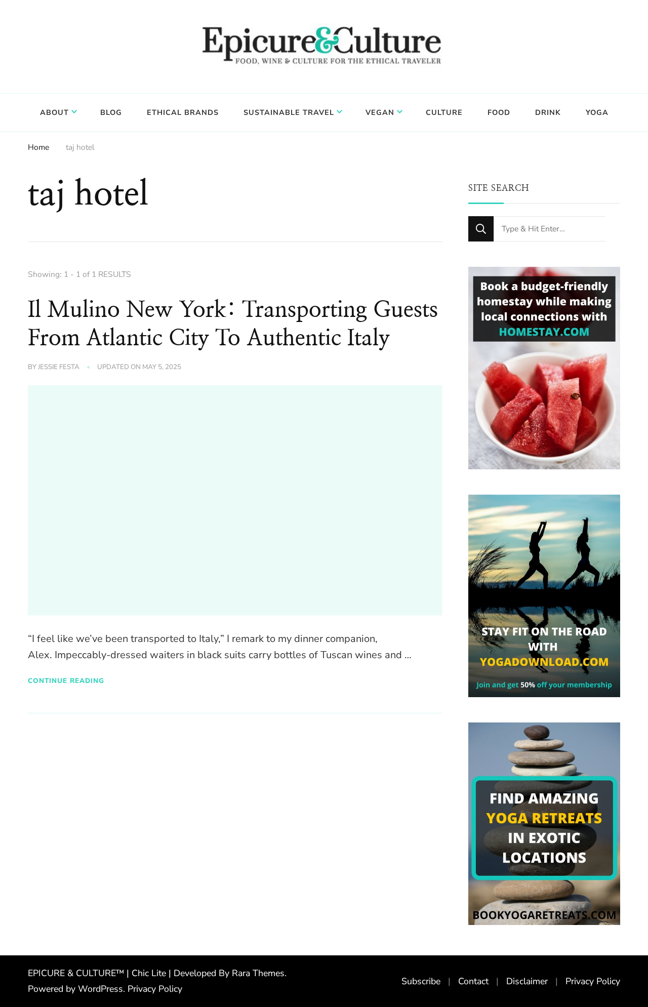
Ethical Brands (183, 112)
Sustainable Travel (289, 112)
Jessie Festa (58, 367)
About (54, 112)
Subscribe (420, 981)
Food (499, 112)
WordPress (100, 989)
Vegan (380, 112)
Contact (473, 981)
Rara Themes (258, 973)
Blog (111, 112)
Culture (444, 112)
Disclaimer (527, 981)
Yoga (597, 112)
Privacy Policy (155, 989)
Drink (548, 112)
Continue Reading (66, 681)
